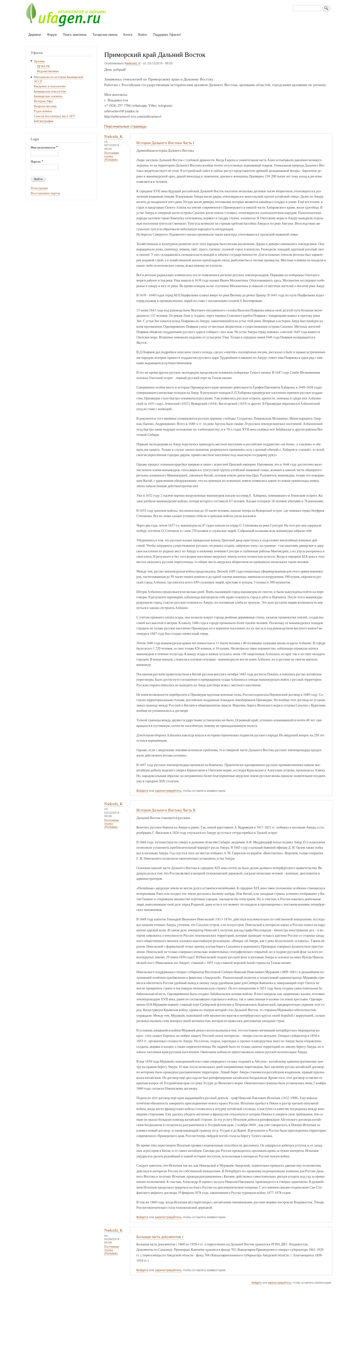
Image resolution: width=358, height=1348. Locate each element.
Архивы (39, 61)
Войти (142, 34)
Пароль (36, 162)
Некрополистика (45, 106)
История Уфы (43, 101)
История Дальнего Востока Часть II (165, 810)
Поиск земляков (74, 34)
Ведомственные (48, 71)
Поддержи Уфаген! (167, 34)
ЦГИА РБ (43, 66)
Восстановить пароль (45, 193)
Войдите (142, 790)
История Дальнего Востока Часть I (165, 142)
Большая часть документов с (160, 1236)
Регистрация (39, 188)
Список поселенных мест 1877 (54, 116)
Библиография (43, 121)
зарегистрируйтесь (168, 790)
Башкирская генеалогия (50, 91)
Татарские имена (105, 34)
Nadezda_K (133, 63)
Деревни (34, 34)
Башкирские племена (48, 96)
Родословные (43, 111)
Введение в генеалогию (50, 86)
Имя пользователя (43, 148)
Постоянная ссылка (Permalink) (111, 156)
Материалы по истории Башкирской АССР (58, 79)
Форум (52, 34)
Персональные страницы (125, 126)
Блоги (127, 34)
